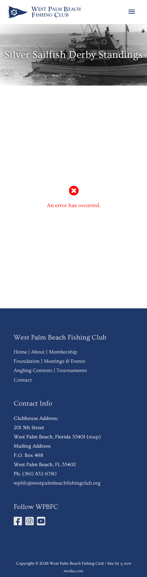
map (94, 437)
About (38, 352)
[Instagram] (30, 523)
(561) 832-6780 (39, 474)
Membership (63, 352)
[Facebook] (19, 523)
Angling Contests (33, 370)
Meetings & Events (64, 361)
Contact (23, 380)
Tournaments (71, 370)
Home (20, 352)
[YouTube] (42, 523)
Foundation (27, 361)
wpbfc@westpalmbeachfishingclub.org (57, 483)
